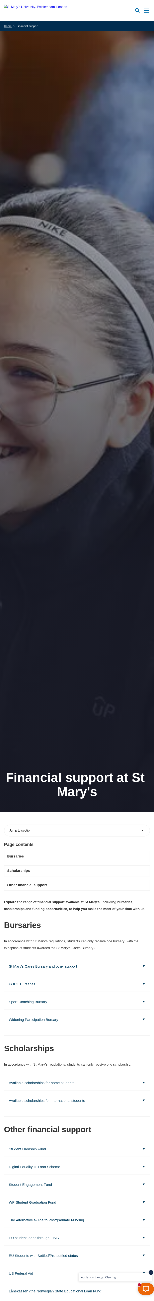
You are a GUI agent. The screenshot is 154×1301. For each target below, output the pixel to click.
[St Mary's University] (35, 11)
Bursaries (15, 856)
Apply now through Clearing (98, 1277)
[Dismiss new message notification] (151, 1272)
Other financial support (27, 885)
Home (8, 26)
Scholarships (18, 871)
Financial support (27, 26)
